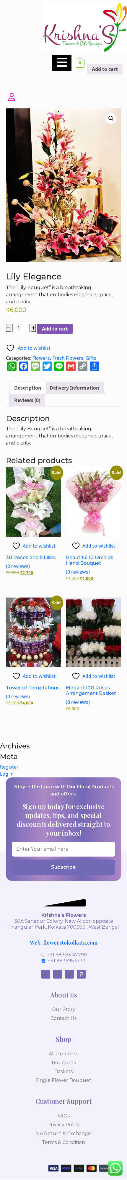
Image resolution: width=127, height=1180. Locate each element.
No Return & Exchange (63, 1133)
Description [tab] (27, 388)
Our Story (63, 1009)
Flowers (41, 358)
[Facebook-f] (45, 974)
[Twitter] (69, 974)
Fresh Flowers (67, 358)
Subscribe (63, 867)
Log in (7, 774)
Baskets (63, 1071)
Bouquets (64, 1062)
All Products (63, 1054)
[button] (111, 118)
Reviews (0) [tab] (27, 400)
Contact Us (63, 1018)
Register (9, 767)
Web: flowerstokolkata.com (63, 942)
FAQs (64, 1116)
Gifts (91, 358)
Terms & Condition (63, 1142)
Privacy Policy (63, 1124)
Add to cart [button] (105, 69)
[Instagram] (57, 974)
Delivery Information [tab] (74, 388)
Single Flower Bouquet (63, 1080)
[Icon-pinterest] (81, 974)
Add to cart (55, 328)
